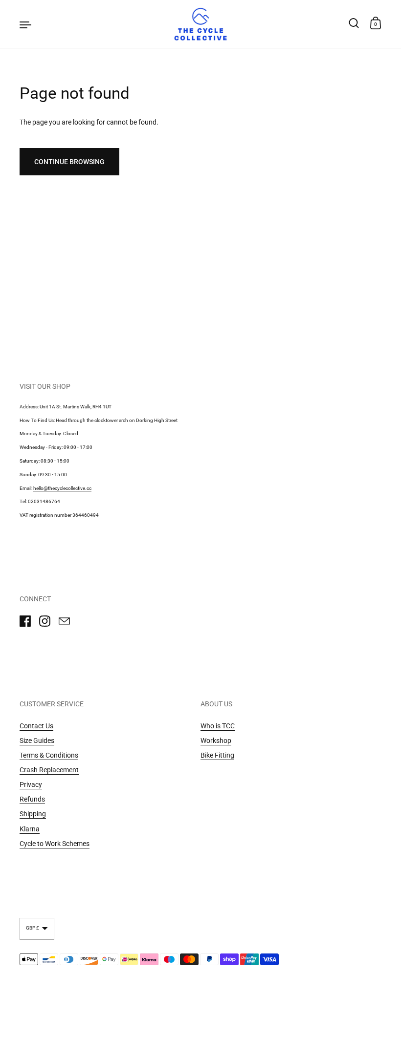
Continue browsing (69, 162)
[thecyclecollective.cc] (200, 24)
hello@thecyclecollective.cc (62, 488)
